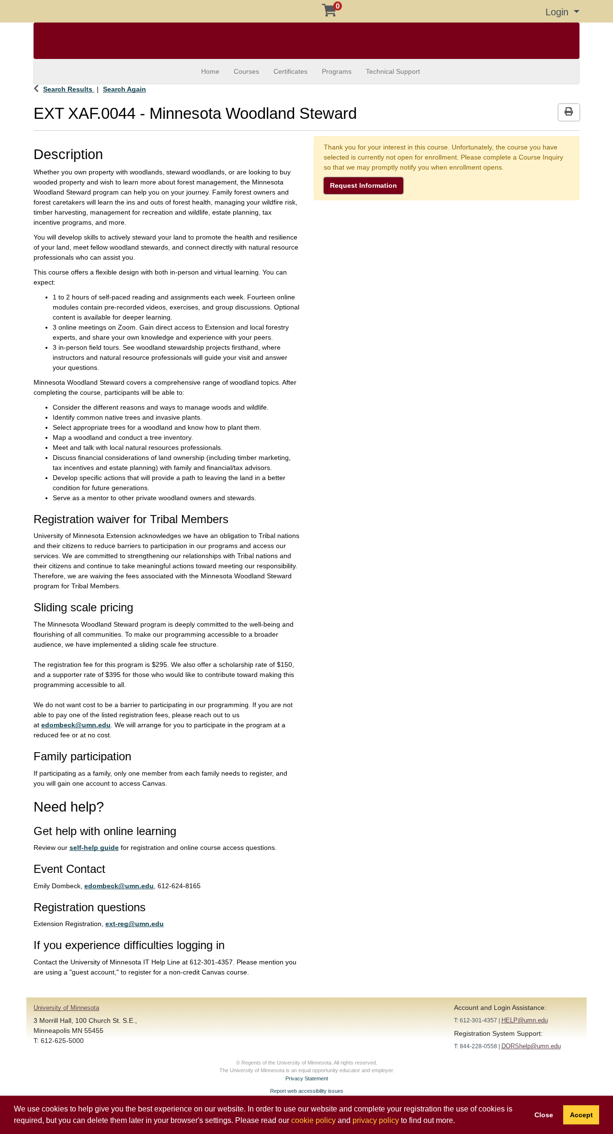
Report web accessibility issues (306, 1091)
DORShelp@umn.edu (531, 1046)
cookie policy (313, 1120)
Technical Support (393, 71)
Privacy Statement (306, 1078)
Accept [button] (581, 1115)
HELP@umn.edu (524, 1020)
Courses (246, 71)
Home (210, 71)
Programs (337, 71)
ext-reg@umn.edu (134, 924)
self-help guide (94, 847)
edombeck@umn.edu (76, 725)
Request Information (363, 185)
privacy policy (375, 1120)
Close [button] (543, 1115)
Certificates (290, 71)
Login (558, 12)
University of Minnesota (66, 1007)
